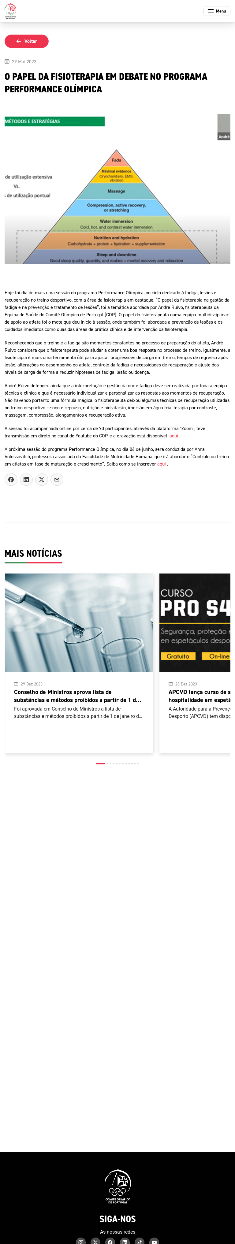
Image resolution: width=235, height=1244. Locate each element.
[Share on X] (41, 479)
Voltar (30, 41)
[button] (100, 763)
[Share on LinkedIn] (26, 479)
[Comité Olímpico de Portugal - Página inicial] (10, 11)
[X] (56, 479)
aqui (173, 436)
